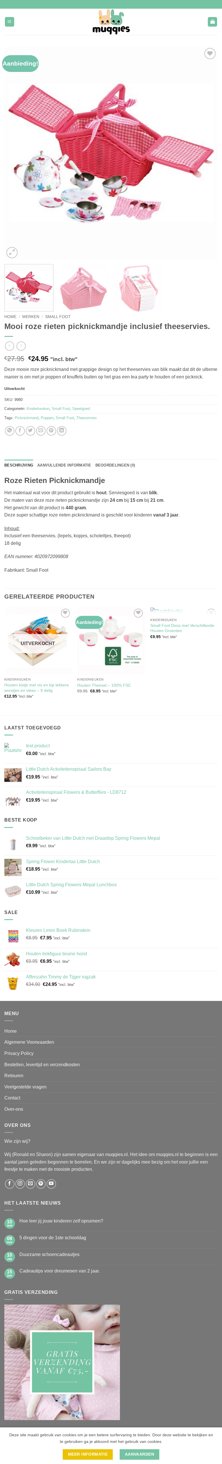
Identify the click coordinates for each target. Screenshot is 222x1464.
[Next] (206, 153)
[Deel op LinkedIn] (61, 431)
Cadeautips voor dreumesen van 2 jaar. (59, 1270)
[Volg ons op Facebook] (9, 1184)
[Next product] (9, 345)
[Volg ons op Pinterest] (41, 1184)
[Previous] (16, 153)
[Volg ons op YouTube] (51, 1184)
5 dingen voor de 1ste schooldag (52, 1237)
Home (10, 317)
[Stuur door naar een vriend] (41, 431)
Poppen (47, 418)
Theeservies (86, 418)
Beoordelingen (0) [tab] (115, 465)
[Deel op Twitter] (30, 431)
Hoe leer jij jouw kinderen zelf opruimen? (61, 1220)
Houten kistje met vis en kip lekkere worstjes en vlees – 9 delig (36, 688)
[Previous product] (20, 345)
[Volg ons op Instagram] (20, 1184)
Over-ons (13, 1109)
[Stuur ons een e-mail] (30, 1184)
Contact (12, 1097)
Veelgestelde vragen (25, 1086)
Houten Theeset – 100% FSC (104, 685)
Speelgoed (81, 408)
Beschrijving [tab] (18, 465)
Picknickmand (26, 418)
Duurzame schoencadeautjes (49, 1254)
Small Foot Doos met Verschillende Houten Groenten (182, 628)
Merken (30, 317)
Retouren (13, 1075)
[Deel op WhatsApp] (9, 431)
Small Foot (58, 317)
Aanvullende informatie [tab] (64, 465)
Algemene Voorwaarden (29, 1042)
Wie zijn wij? (17, 1141)
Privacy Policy (19, 1053)
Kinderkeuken (38, 408)
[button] (9, 22)
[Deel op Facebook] (20, 431)
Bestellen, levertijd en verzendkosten (42, 1064)
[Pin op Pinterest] (51, 431)
